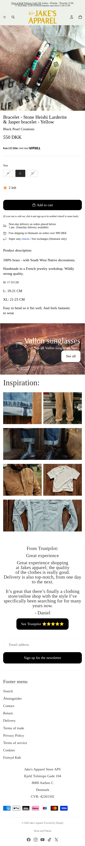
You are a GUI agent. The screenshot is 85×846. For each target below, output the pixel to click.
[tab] (42, 327)
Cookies (9, 750)
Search (8, 691)
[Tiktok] (49, 839)
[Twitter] (56, 839)
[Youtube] (42, 839)
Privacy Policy (13, 735)
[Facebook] (28, 839)
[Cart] (80, 17)
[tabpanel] (42, 349)
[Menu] (4, 17)
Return (8, 713)
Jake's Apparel (36, 823)
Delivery (9, 721)
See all (71, 356)
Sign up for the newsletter (42, 658)
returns (25, 238)
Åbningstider (12, 698)
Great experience (42, 555)
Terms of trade (13, 728)
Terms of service (15, 743)
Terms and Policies (42, 830)
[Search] (13, 17)
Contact (8, 706)
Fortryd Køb (12, 758)
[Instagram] (35, 839)
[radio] (8, 173)
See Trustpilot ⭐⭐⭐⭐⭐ (42, 624)
